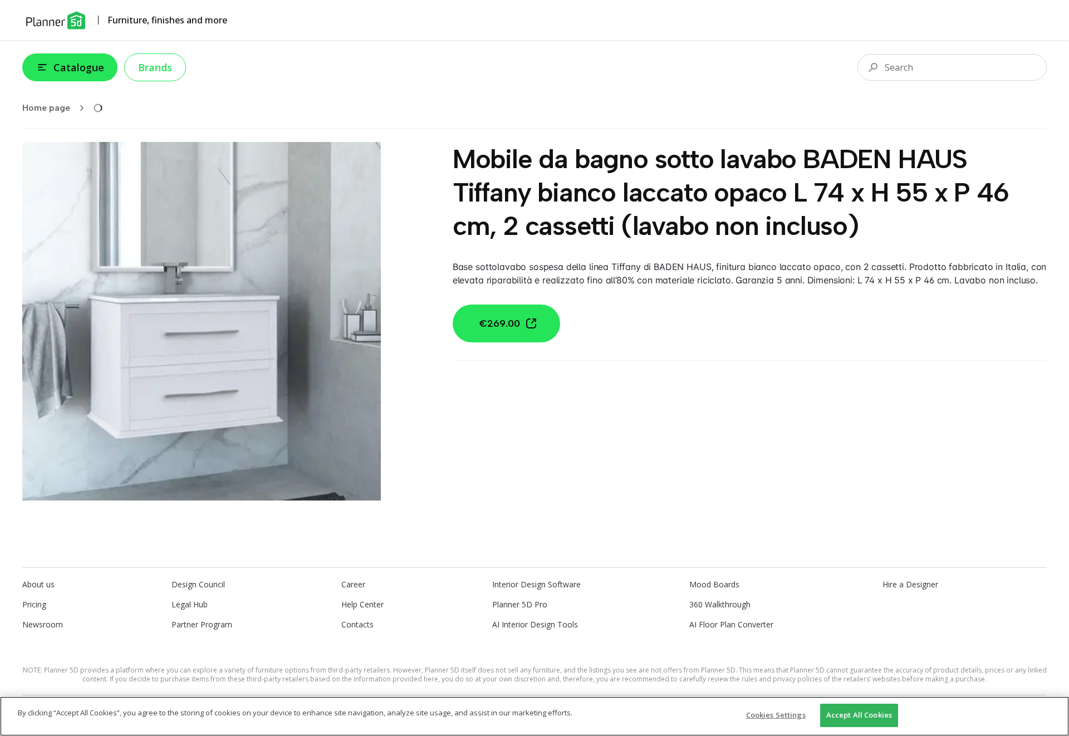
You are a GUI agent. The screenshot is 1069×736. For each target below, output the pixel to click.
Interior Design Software (536, 584)
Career (353, 584)
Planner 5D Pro (519, 604)
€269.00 (499, 323)
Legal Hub (189, 604)
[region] (534, 716)
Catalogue (78, 67)
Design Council (198, 584)
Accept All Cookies (859, 715)
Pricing (34, 604)
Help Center (362, 604)
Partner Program (201, 624)
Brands (155, 67)
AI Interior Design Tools (535, 624)
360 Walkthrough (720, 604)
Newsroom (42, 624)
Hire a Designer (910, 584)
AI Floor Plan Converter (731, 624)
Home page (46, 107)
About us (38, 584)
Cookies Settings (776, 715)
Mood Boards (714, 584)
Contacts (357, 624)
